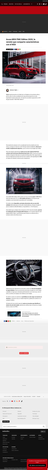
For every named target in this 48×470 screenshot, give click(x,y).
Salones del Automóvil (7, 413)
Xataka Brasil (5, 461)
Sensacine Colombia (24, 461)
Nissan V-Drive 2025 (27, 396)
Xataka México (5, 459)
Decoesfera (5, 450)
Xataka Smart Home (6, 442)
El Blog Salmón (14, 448)
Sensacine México (24, 459)
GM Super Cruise (35, 418)
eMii (3, 418)
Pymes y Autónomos (15, 450)
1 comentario (10, 49)
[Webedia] (45, 1)
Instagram (39, 4)
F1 (31, 4)
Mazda (20, 31)
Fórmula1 (4, 411)
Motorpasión (40, 437)
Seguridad (19, 413)
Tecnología (34, 413)
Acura (22, 321)
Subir (42, 431)
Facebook (37, 4)
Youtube (43, 4)
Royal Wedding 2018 (21, 418)
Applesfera (4, 440)
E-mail (19, 49)
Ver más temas (6, 421)
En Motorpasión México (26, 311)
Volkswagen (15, 31)
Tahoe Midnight (35, 416)
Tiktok (46, 4)
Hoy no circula (18, 4)
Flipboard (18, 49)
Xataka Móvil (5, 438)
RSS (17, 401)
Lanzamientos (26, 4)
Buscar (44, 427)
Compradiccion (5, 452)
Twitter (41, 4)
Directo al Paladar (32, 437)
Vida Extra (13, 438)
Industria (11, 4)
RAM (23, 31)
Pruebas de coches (36, 411)
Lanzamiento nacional (22, 416)
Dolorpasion (5, 416)
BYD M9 (33, 396)
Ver (24, 353)
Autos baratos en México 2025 (17, 396)
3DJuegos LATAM (15, 459)
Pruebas (6, 4)
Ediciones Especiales (29, 321)
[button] (13, 90)
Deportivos (5, 31)
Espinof (22, 438)
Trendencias (5, 448)
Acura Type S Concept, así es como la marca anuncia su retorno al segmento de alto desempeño (31, 315)
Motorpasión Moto (41, 438)
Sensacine (22, 437)
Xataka (4, 437)
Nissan (10, 31)
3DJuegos (13, 437)
